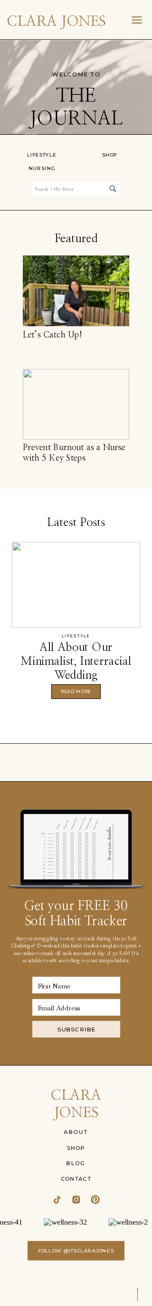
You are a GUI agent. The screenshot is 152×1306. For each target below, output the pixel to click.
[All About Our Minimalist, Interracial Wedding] (76, 585)
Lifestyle (76, 636)
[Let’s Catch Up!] (76, 290)
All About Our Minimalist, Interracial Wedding (76, 661)
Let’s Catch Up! (52, 335)
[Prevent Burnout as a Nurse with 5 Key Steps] (76, 404)
